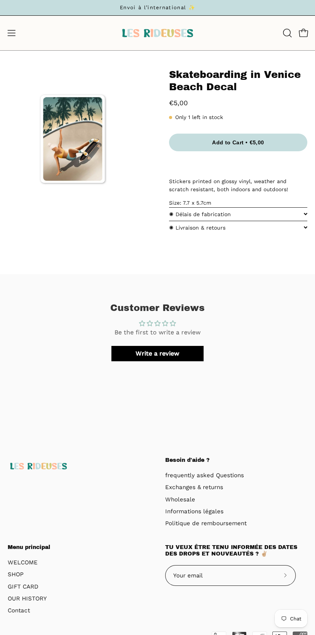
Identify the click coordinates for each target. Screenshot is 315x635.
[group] (157, 7)
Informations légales (194, 511)
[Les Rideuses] (157, 33)
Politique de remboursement (206, 523)
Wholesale (180, 499)
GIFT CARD (23, 586)
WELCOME (23, 562)
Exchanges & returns (194, 487)
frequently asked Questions (204, 475)
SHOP (15, 574)
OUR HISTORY (27, 598)
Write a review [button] (157, 353)
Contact (19, 610)
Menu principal (29, 547)
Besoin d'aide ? (187, 460)
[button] (286, 33)
